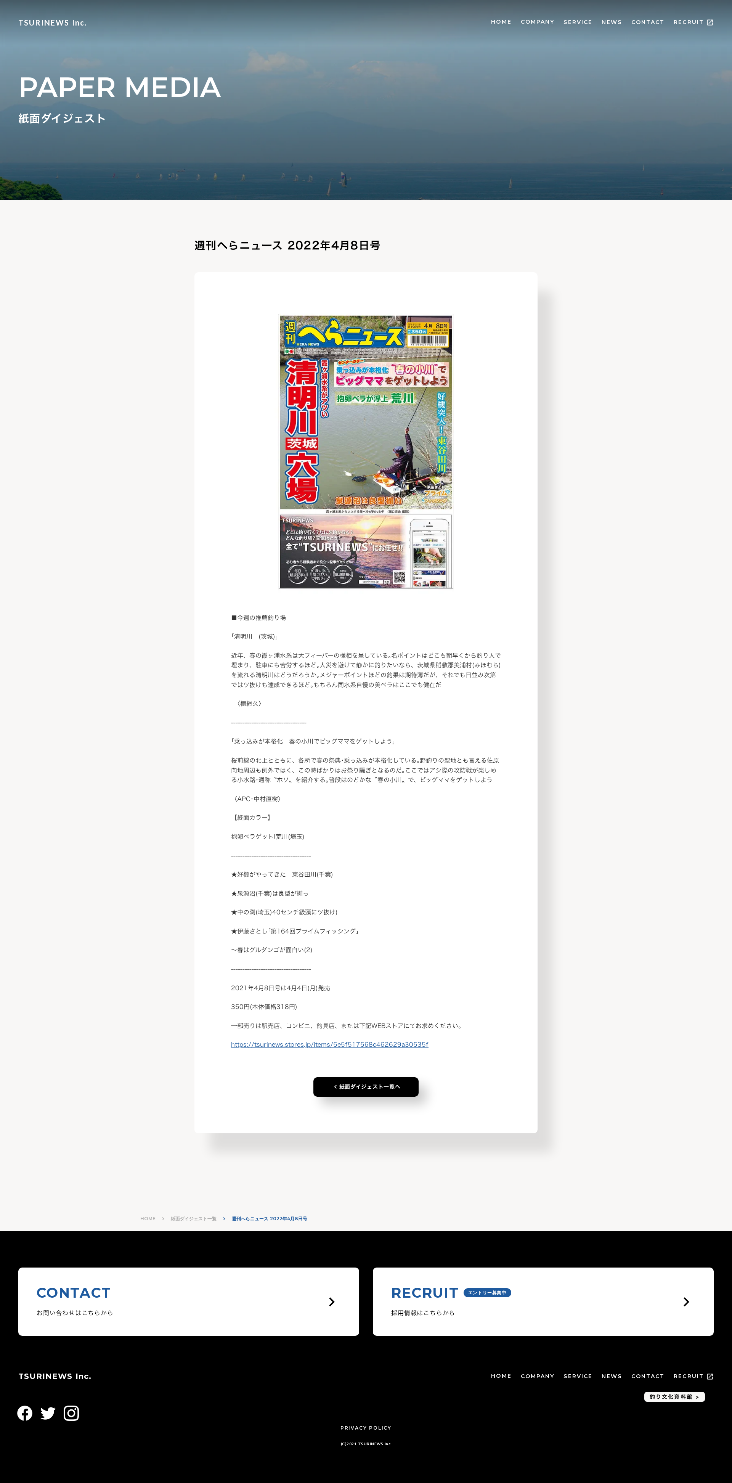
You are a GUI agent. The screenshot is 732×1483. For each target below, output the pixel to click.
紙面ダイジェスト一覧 (194, 1218)
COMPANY (538, 21)
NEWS (612, 22)
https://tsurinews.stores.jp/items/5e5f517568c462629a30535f (330, 1044)
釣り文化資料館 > (675, 1397)
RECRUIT (689, 22)
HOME (501, 21)
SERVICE (577, 22)
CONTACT (648, 22)
